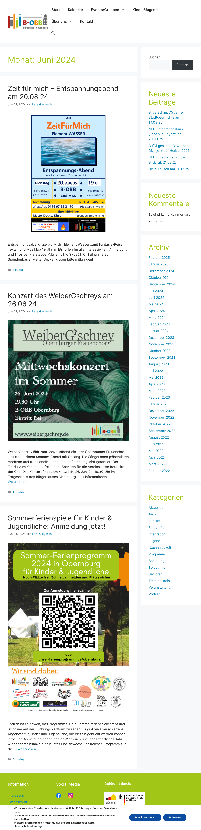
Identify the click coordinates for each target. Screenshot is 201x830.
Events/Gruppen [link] (105, 10)
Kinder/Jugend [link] (145, 10)
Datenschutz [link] (18, 802)
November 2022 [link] (161, 417)
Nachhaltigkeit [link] (160, 547)
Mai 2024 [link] (156, 304)
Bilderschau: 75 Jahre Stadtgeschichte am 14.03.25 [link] (166, 117)
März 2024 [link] (157, 318)
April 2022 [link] (157, 457)
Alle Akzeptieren (145, 817)
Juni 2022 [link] (156, 444)
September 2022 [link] (162, 431)
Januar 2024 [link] (159, 331)
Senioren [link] (156, 574)
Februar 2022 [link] (159, 471)
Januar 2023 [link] (159, 404)
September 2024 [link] (162, 284)
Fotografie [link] (156, 527)
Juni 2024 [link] (156, 298)
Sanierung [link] (156, 561)
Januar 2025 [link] (158, 264)
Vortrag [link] (154, 594)
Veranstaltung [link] (160, 587)
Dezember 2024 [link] (161, 271)
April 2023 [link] (157, 384)
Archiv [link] (153, 514)
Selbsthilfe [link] (157, 567)
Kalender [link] (75, 10)
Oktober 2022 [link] (159, 424)
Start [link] (55, 10)
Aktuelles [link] (18, 269)
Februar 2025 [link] (159, 258)
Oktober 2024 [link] (160, 278)
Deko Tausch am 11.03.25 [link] (169, 169)
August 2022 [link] (159, 437)
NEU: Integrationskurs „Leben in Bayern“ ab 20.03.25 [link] (166, 134)
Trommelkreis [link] (159, 581)
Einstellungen (30, 815)
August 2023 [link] (159, 364)
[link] (28, 21)
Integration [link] (157, 534)
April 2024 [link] (157, 311)
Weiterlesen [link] (17, 482)
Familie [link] (154, 521)
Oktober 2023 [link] (160, 351)
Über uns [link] (59, 21)
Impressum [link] (16, 795)
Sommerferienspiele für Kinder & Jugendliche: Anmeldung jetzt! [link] (60, 522)
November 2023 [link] (161, 344)
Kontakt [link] (86, 21)
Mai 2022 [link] (156, 451)
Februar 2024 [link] (159, 324)
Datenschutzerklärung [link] (28, 826)
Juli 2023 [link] (156, 371)
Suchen (154, 57)
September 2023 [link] (162, 357)
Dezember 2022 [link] (161, 411)
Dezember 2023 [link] (161, 337)
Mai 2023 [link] (156, 377)
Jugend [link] (154, 541)
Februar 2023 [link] (159, 397)
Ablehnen (175, 817)
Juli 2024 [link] (156, 291)
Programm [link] (157, 554)
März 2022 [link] (157, 464)
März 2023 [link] (157, 391)
